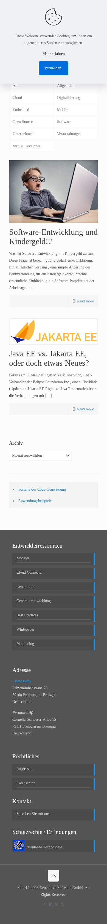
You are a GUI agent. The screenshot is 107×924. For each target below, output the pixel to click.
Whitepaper (25, 629)
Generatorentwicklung (33, 601)
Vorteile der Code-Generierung (42, 489)
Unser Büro (21, 681)
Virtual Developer (26, 146)
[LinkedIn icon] (51, 904)
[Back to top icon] (53, 876)
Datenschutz (25, 783)
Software (64, 122)
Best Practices (27, 615)
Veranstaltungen (69, 134)
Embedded (21, 110)
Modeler (22, 558)
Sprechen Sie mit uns (32, 814)
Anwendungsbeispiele (35, 501)
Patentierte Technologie (44, 847)
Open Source (23, 122)
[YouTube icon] (45, 904)
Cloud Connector (29, 572)
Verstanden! (53, 68)
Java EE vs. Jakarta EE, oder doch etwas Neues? (49, 358)
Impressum (24, 769)
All (15, 86)
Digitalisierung (68, 98)
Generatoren (25, 587)
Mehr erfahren (54, 54)
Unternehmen (23, 134)
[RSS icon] (62, 904)
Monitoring (25, 644)
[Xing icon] (56, 904)
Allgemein (65, 86)
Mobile (62, 110)
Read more (85, 301)
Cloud (17, 98)
